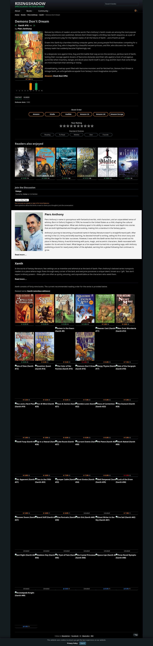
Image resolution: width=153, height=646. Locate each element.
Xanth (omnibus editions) (38, 291)
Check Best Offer (60, 76)
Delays (18, 191)
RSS (92, 636)
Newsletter (66, 636)
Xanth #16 (23, 25)
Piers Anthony (25, 28)
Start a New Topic (22, 200)
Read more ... (21, 254)
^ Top (135, 635)
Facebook (74, 636)
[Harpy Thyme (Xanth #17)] (34, 25)
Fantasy (18, 97)
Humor (27, 97)
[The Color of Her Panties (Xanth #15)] (16, 25)
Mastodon (85, 636)
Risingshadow (30, 4)
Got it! (83, 643)
